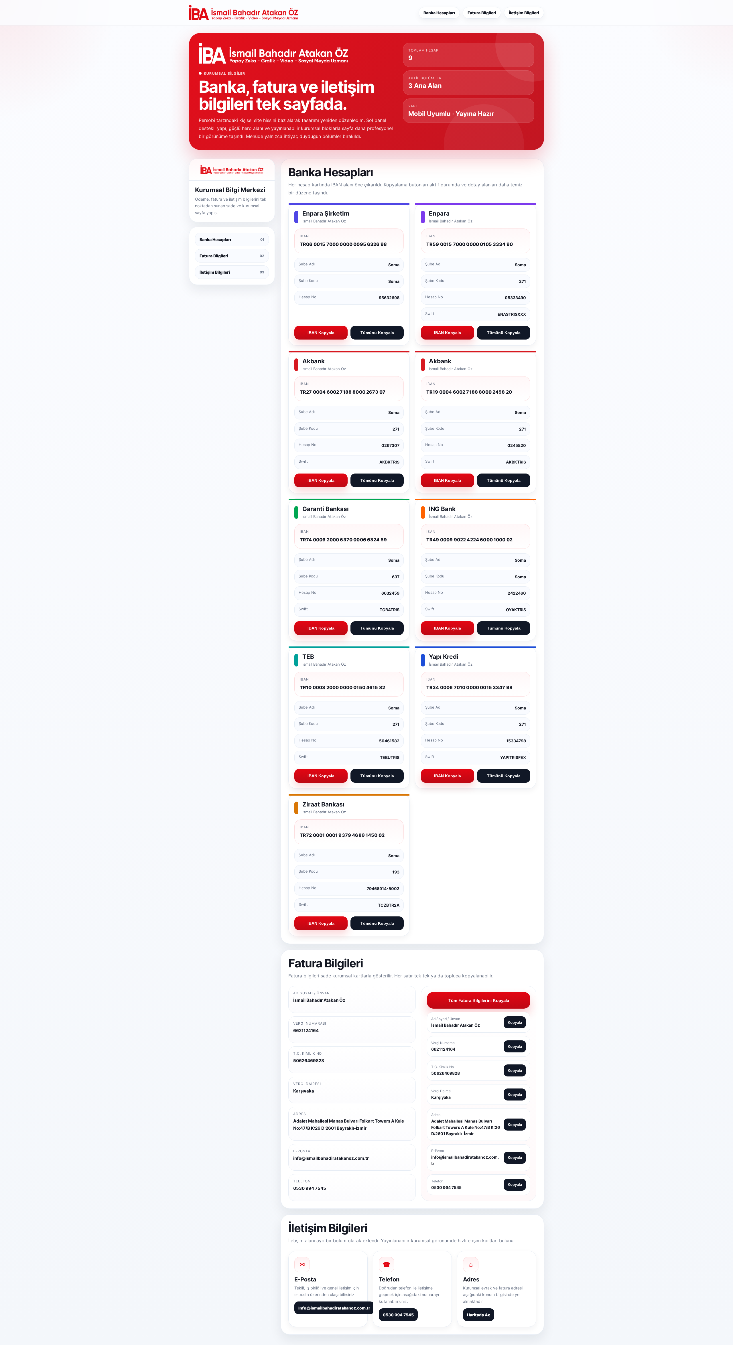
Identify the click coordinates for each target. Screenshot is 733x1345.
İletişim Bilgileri (524, 12)
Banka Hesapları (439, 12)
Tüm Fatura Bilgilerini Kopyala (478, 1000)
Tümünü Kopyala (377, 332)
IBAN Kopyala (321, 332)
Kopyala (515, 1022)
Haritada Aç (478, 1314)
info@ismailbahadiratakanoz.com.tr (334, 1307)
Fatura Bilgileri (482, 12)
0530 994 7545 (398, 1314)
